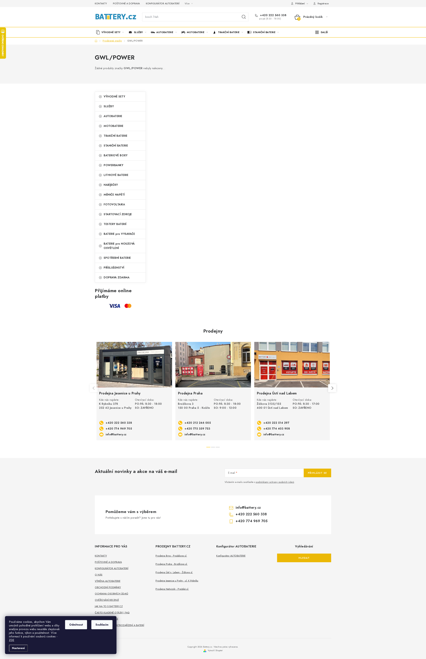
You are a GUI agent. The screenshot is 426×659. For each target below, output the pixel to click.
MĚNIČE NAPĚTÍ (114, 195)
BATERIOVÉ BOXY (115, 155)
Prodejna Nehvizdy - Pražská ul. (172, 589)
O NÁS (99, 574)
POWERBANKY (113, 165)
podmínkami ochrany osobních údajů (275, 482)
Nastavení (18, 648)
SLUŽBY (109, 106)
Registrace (323, 3)
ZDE (11, 640)
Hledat (243, 17)
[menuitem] (111, 32)
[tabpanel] (134, 391)
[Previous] (94, 388)
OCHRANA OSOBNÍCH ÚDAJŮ (111, 593)
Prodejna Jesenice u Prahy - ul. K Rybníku (177, 580)
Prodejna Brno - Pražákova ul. (171, 555)
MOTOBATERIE (113, 126)
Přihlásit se (317, 473)
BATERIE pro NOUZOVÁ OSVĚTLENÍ (119, 246)
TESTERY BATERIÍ (115, 224)
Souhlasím (102, 625)
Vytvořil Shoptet (215, 650)
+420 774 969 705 (119, 429)
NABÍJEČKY (111, 185)
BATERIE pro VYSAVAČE (119, 234)
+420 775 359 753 (197, 429)
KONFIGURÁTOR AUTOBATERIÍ (162, 3)
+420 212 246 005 (198, 423)
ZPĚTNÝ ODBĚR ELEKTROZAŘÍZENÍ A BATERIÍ (119, 625)
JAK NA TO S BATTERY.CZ (109, 606)
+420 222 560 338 (272, 15)
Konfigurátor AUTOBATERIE (230, 555)
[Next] (332, 388)
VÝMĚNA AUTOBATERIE (107, 581)
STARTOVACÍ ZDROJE (118, 214)
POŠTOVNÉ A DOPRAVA (126, 3)
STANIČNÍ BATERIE (116, 145)
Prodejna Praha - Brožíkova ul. (172, 564)
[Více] (321, 32)
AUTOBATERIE (113, 116)
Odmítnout (76, 625)
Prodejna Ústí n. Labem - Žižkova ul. (174, 572)
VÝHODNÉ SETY (114, 96)
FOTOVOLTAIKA (114, 204)
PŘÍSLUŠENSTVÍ (114, 268)
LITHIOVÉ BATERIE (116, 175)
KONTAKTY (101, 3)
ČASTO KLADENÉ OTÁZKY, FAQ (112, 612)
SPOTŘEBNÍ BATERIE (117, 258)
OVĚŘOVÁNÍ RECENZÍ (107, 600)
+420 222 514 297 (276, 423)
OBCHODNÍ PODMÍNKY (108, 587)
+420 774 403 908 (276, 429)
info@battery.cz (116, 434)
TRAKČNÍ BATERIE (115, 136)
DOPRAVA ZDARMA (116, 277)
